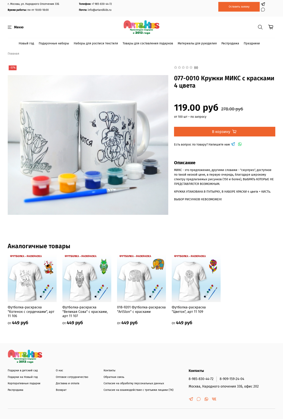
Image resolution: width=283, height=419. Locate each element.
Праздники (252, 43)
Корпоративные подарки (24, 383)
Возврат (61, 390)
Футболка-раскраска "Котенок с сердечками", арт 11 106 (31, 311)
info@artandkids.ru (99, 10)
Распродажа (230, 43)
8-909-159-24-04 (232, 379)
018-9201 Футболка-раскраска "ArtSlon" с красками (141, 309)
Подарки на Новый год (23, 377)
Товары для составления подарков (148, 43)
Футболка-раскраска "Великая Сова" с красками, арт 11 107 (85, 311)
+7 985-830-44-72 (102, 4)
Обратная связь (114, 377)
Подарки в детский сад (23, 370)
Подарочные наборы (54, 43)
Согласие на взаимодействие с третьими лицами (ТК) (138, 390)
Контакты (110, 370)
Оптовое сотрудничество (72, 377)
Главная (13, 53)
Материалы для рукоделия (197, 43)
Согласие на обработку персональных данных (134, 383)
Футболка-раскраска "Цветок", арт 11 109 (189, 309)
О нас (59, 370)
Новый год (26, 43)
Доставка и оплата (67, 383)
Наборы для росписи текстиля (96, 43)
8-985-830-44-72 (201, 379)
